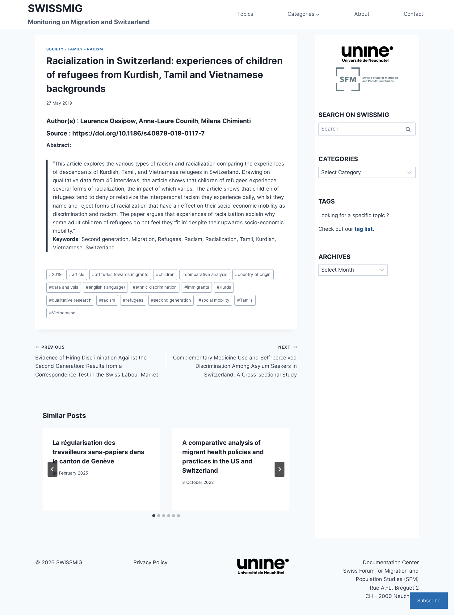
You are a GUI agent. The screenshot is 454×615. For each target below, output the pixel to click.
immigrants (196, 287)
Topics (245, 14)
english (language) (105, 287)
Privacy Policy (150, 562)
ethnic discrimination (155, 287)
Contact (413, 14)
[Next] (279, 469)
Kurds (224, 287)
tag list (364, 229)
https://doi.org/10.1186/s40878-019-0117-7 (138, 133)
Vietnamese (62, 312)
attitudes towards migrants (120, 274)
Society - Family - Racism (74, 49)
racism (107, 300)
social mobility (214, 300)
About (361, 14)
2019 (55, 274)
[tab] (153, 515)
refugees (133, 300)
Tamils (245, 300)
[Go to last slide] (52, 469)
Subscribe (428, 600)
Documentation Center (391, 562)
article (76, 274)
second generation (171, 300)
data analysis (63, 287)
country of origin (253, 274)
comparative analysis (204, 274)
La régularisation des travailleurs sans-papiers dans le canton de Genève (98, 452)
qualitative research (70, 300)
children (165, 274)
